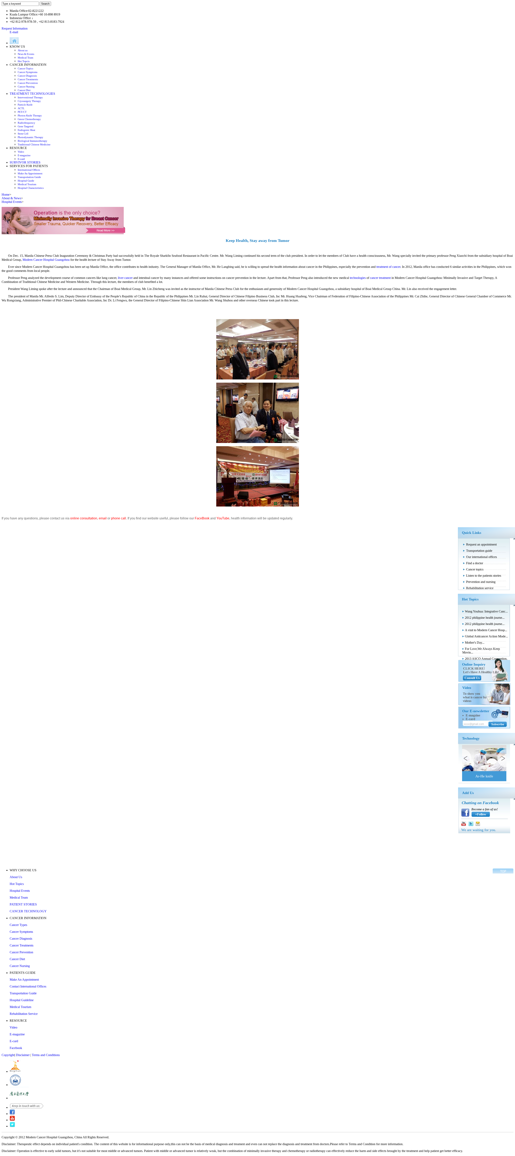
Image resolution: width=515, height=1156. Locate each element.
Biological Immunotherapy (32, 140)
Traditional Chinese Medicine (34, 144)
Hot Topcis (24, 61)
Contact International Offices (28, 986)
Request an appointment (481, 544)
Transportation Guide (29, 177)
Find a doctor (474, 563)
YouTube (222, 518)
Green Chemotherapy (29, 119)
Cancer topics (474, 569)
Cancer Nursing (26, 86)
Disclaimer (23, 1055)
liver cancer (125, 277)
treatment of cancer (388, 266)
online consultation (83, 518)
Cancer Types (18, 925)
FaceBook (202, 518)
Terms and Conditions (46, 1055)
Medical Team (25, 57)
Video (21, 151)
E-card (21, 158)
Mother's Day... (474, 642)
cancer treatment (380, 277)
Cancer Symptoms (27, 72)
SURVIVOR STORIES (25, 162)
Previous (466, 758)
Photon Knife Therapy (30, 115)
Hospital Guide (26, 180)
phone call (118, 518)
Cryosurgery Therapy (29, 101)
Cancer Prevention (28, 82)
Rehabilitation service (479, 588)
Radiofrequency (26, 122)
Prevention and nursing (480, 582)
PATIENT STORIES (23, 904)
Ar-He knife (484, 776)
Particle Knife (25, 104)
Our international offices (481, 557)
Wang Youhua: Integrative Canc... (486, 611)
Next (501, 758)
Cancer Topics (25, 68)
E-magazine (24, 155)
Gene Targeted (25, 126)
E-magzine (473, 715)
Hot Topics (17, 884)
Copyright (8, 1055)
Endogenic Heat (26, 130)
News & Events (26, 53)
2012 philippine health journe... (485, 617)
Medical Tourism (27, 184)
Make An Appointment (30, 173)
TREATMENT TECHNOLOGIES (32, 93)
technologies (358, 277)
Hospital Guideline (22, 1000)
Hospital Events (20, 890)
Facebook (16, 1048)
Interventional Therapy (30, 97)
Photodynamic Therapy (30, 137)
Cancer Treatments (28, 79)
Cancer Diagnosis (27, 75)
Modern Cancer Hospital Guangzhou (46, 259)
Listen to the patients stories (483, 575)
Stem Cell (23, 133)
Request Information (15, 28)
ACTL (21, 108)
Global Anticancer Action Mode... (486, 636)
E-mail (14, 32)
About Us (16, 877)
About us (23, 50)
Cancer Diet (24, 90)
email (103, 518)
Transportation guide (479, 550)
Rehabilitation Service (24, 1013)
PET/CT (22, 111)
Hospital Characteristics (31, 187)
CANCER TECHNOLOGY (28, 911)
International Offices (29, 169)
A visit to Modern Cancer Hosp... (486, 630)
